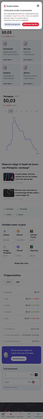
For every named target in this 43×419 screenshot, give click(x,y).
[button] (12, 24)
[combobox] (38, 6)
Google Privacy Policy (18, 16)
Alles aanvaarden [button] (30, 24)
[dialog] (21, 15)
